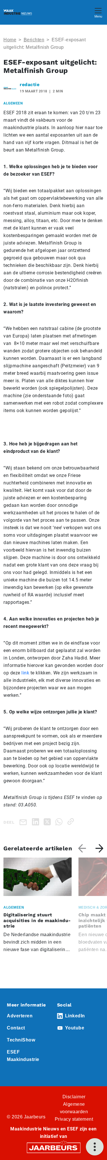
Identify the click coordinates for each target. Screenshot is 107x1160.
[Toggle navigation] (98, 12)
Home (9, 39)
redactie (29, 84)
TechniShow (21, 1039)
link (25, 673)
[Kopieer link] (71, 821)
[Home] (17, 12)
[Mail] (24, 821)
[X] (48, 821)
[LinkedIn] (36, 821)
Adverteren (20, 1015)
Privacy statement (74, 1119)
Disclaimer (74, 1096)
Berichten (34, 39)
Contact (16, 1027)
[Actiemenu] (95, 1146)
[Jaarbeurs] (53, 1147)
